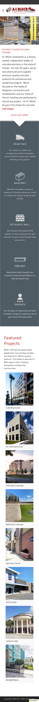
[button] (3, 10)
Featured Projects (12, 341)
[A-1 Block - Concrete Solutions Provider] (21, 10)
